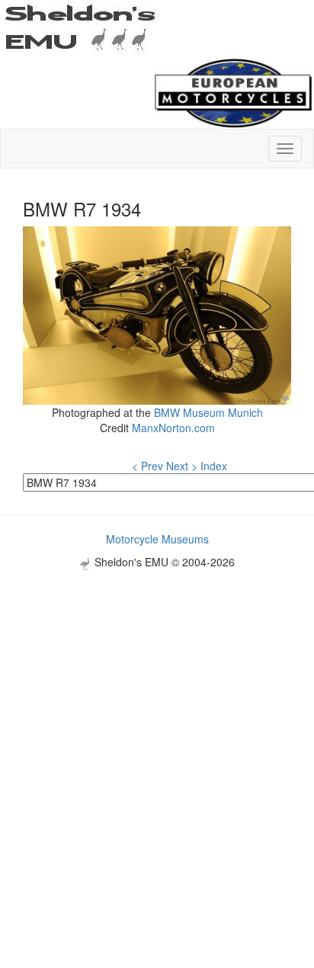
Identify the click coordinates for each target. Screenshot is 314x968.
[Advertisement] (157, 727)
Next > (181, 465)
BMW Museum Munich (208, 412)
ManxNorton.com (173, 427)
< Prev (147, 465)
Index (213, 465)
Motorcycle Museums (157, 539)
